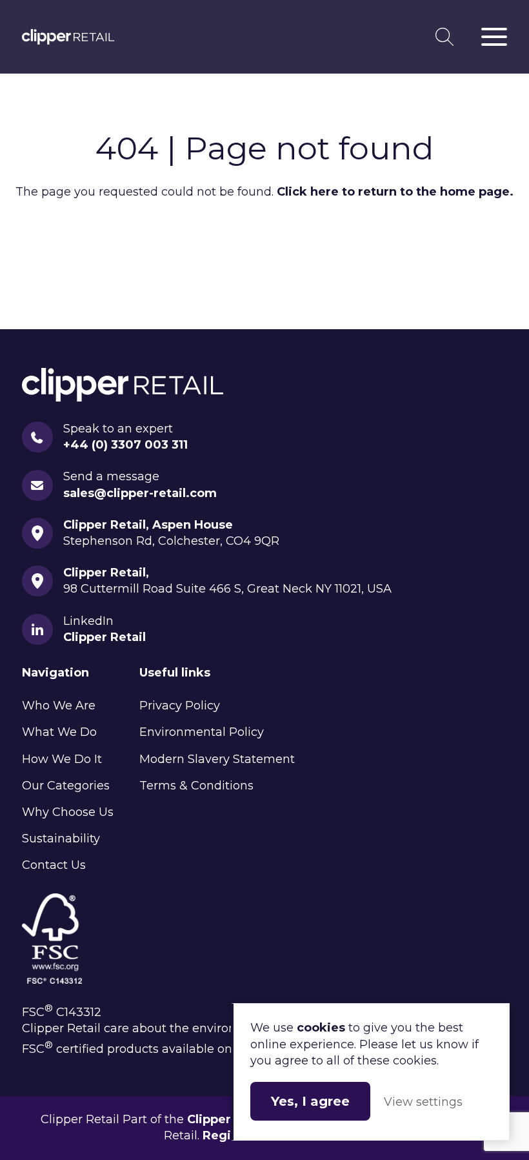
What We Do (59, 732)
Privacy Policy (179, 705)
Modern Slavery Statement (217, 759)
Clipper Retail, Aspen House (148, 525)
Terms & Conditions (196, 785)
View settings (423, 1102)
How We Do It (62, 759)
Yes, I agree (310, 1101)
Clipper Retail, (106, 572)
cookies (321, 1028)
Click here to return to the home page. (395, 192)
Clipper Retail (68, 36)
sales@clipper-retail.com (140, 493)
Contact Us (54, 865)
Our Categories (66, 785)
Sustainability (61, 838)
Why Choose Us (68, 812)
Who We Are (58, 705)
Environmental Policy (201, 732)
